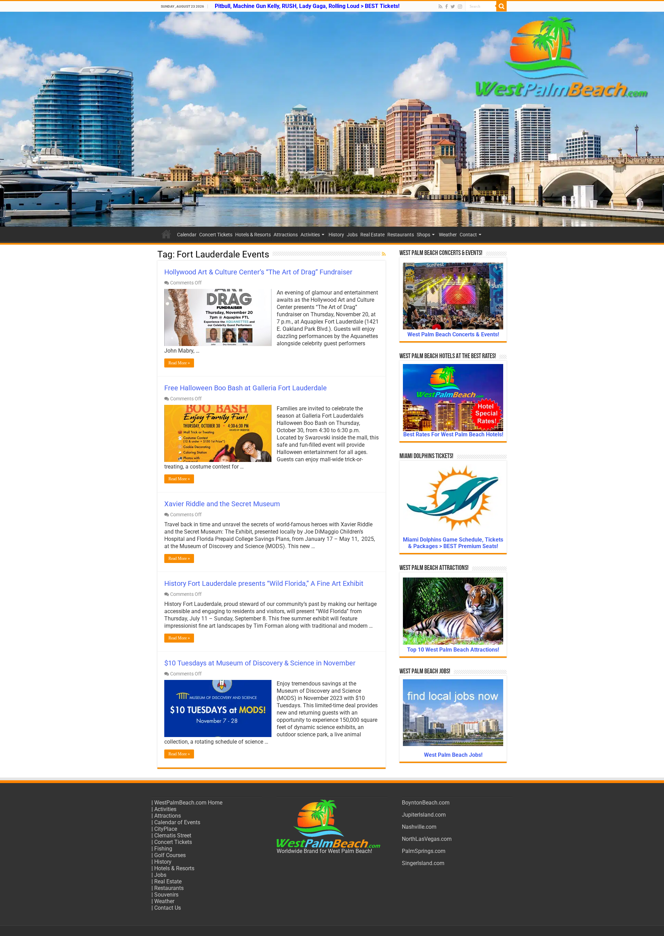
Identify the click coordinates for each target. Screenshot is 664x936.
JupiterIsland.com (424, 814)
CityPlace (165, 829)
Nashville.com (419, 827)
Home (166, 234)
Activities (310, 234)
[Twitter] (453, 6)
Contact (468, 234)
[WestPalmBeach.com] (332, 119)
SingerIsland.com (423, 863)
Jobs (352, 234)
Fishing (163, 848)
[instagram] (460, 6)
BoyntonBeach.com (426, 802)
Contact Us (167, 908)
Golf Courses (170, 855)
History (336, 234)
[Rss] (440, 6)
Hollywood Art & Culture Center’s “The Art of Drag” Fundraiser (258, 272)
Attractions (286, 234)
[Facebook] (446, 6)
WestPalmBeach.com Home (188, 802)
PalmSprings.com (423, 851)
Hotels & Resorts (253, 234)
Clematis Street (172, 835)
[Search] (501, 6)
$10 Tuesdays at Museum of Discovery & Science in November (260, 663)
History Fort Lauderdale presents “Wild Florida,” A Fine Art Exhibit (263, 583)
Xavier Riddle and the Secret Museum (222, 504)
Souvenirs (166, 894)
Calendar (186, 234)
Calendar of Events (177, 822)
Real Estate (372, 234)
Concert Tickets (215, 234)
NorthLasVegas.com (427, 839)
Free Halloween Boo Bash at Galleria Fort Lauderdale (245, 388)
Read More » (179, 363)
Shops (423, 234)
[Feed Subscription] (384, 254)
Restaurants (400, 234)
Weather (448, 234)
